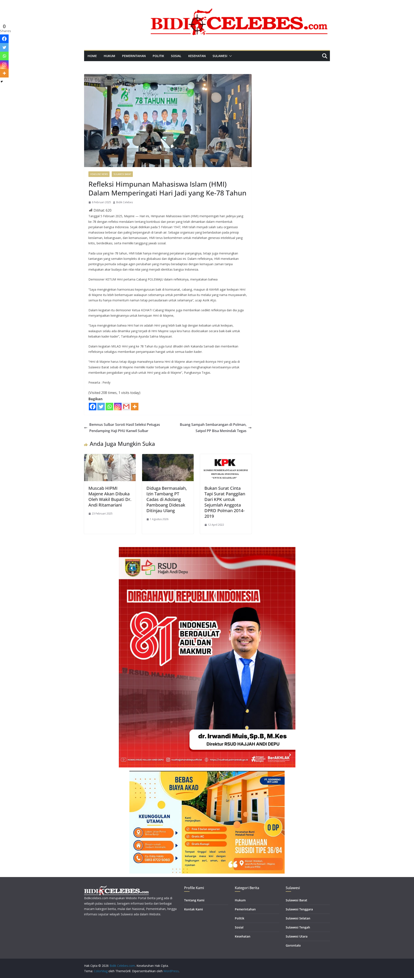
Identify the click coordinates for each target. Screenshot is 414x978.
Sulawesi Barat (122, 174)
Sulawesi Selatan (298, 918)
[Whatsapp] (109, 406)
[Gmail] (126, 406)
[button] (229, 56)
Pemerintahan (134, 56)
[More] (134, 406)
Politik (158, 56)
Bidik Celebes (124, 202)
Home (92, 56)
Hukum (109, 56)
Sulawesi (220, 56)
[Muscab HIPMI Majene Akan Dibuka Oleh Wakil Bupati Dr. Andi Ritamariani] (110, 457)
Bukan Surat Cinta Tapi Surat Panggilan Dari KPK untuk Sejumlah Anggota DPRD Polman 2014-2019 (224, 502)
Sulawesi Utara (296, 936)
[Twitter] (101, 406)
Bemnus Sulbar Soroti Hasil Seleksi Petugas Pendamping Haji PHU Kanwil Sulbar (124, 427)
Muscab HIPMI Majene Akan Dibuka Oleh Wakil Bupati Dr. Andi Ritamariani (109, 496)
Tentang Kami (194, 900)
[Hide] (1, 81)
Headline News (99, 174)
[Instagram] (118, 406)
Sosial (176, 56)
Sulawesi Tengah (298, 927)
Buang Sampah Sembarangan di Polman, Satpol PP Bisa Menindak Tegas (213, 427)
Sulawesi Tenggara (299, 909)
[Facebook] (92, 406)
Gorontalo (293, 945)
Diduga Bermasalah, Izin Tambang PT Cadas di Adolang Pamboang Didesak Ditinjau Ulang (166, 499)
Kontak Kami (193, 909)
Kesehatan (197, 56)
